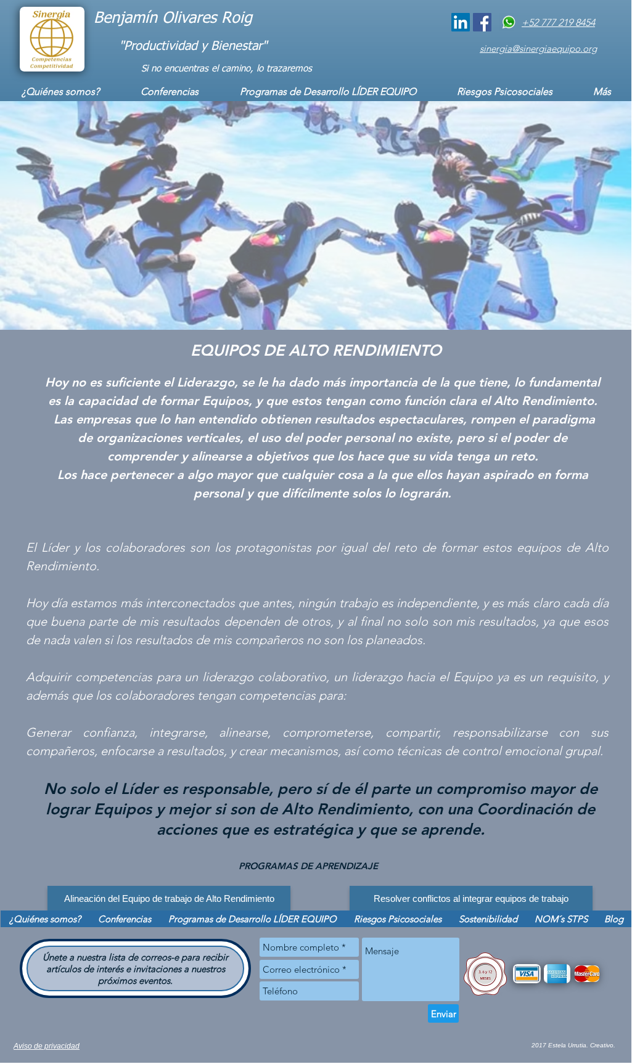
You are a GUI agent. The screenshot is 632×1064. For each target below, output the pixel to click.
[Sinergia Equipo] (482, 22)
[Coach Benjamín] (460, 22)
